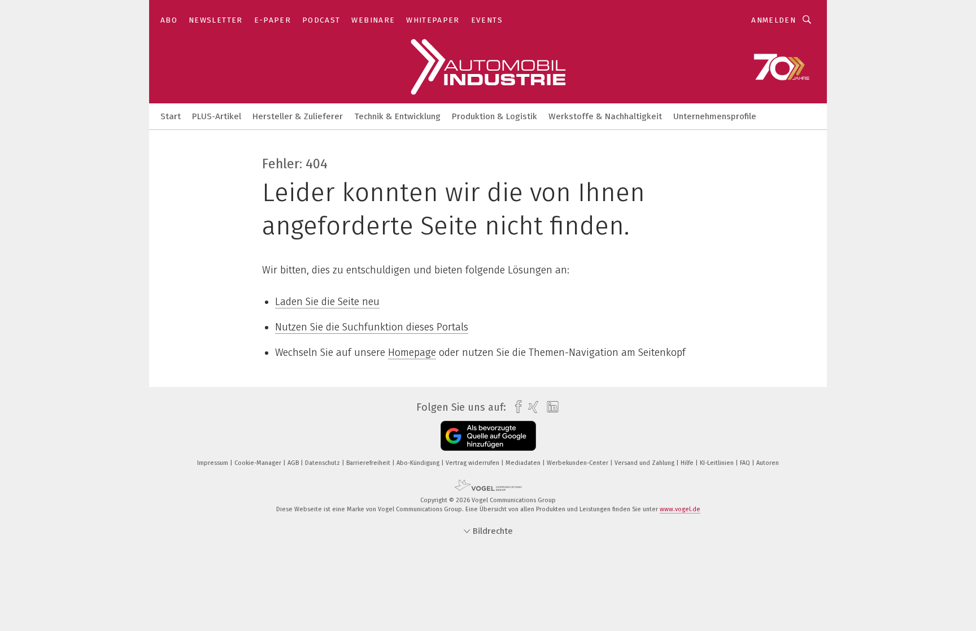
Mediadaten (524, 463)
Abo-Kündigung (418, 463)
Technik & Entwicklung (397, 116)
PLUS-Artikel (216, 116)
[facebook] (515, 407)
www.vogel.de (680, 509)
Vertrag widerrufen (473, 463)
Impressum (213, 463)
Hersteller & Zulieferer (297, 116)
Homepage (412, 352)
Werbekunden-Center (578, 463)
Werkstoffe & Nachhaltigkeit (605, 116)
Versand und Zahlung (645, 463)
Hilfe (688, 463)
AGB (293, 463)
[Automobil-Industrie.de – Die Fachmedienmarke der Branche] (170, 115)
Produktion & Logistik (494, 116)
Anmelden (773, 20)
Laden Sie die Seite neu (327, 301)
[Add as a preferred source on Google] (488, 436)
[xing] (530, 407)
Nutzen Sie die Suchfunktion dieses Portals (371, 327)
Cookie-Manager (258, 463)
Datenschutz (323, 463)
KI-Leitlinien (717, 463)
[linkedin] (550, 407)
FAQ (746, 463)
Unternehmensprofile (714, 116)
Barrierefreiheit (369, 463)
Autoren (767, 463)
